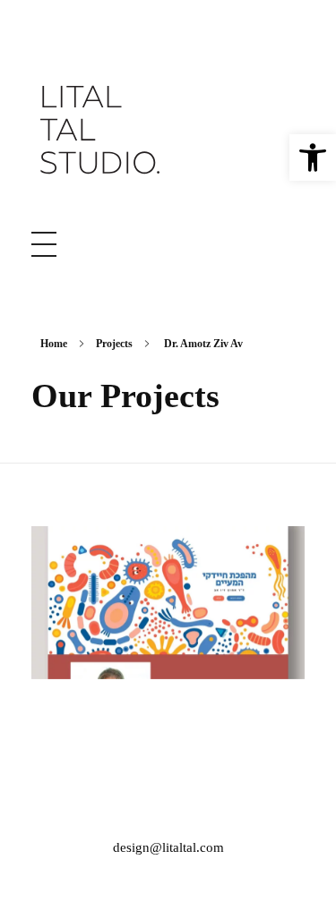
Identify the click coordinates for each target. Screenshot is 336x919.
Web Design (168, 638)
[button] (312, 157)
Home (53, 343)
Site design (168, 616)
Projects (114, 343)
